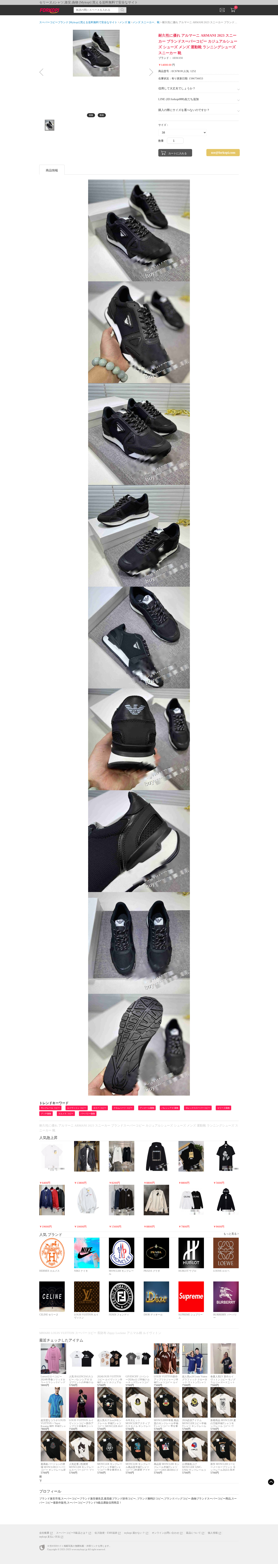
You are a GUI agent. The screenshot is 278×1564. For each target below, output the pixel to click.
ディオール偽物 (147, 1108)
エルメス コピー (65, 1113)
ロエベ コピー (99, 1108)
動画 (102, 115)
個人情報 (213, 1532)
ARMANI (177, 57)
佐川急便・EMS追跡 (106, 1532)
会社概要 (44, 1532)
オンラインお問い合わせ (165, 1532)
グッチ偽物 (46, 1113)
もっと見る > (231, 1233)
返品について (193, 1532)
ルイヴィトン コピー (76, 1108)
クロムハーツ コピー (123, 1108)
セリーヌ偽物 (223, 1108)
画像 (91, 115)
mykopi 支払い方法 (49, 1536)
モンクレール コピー (50, 1108)
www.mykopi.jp (79, 1549)
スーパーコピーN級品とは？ (72, 1532)
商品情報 (52, 170)
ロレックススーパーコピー (198, 1108)
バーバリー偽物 (88, 1113)
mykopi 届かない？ (134, 1532)
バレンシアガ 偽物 (169, 1108)
